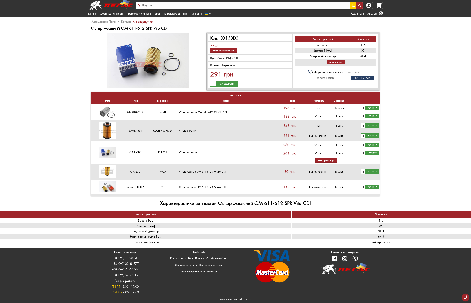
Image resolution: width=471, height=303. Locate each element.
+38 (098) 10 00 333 (125, 258)
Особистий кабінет (216, 258)
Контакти (196, 13)
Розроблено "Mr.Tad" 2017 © (235, 299)
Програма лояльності (138, 13)
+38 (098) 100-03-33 (365, 13)
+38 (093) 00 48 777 (125, 263)
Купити (372, 107)
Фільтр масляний (188, 152)
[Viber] (381, 13)
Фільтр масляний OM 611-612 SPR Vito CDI (203, 112)
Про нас (199, 258)
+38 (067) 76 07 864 (125, 269)
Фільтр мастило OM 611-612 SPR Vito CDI (202, 171)
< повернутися (143, 21)
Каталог (93, 13)
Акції (183, 258)
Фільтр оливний (187, 130)
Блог (185, 13)
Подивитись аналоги (224, 50)
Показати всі (335, 62)
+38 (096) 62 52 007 (125, 275)
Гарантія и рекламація (193, 271)
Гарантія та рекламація (167, 13)
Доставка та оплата (111, 13)
